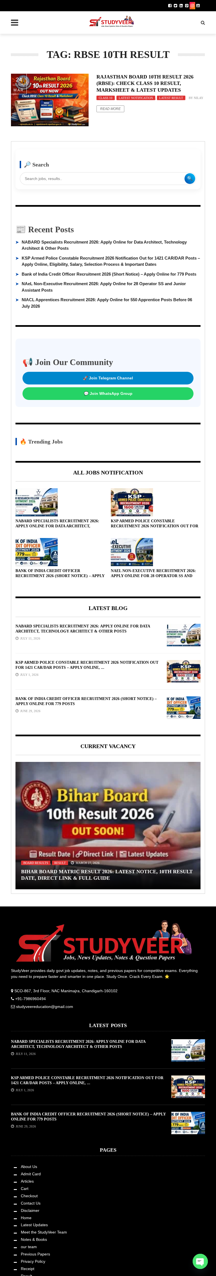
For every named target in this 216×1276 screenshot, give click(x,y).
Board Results (35, 863)
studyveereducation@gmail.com (44, 1006)
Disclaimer (30, 1210)
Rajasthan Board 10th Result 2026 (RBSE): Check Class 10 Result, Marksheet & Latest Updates (145, 83)
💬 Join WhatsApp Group (108, 393)
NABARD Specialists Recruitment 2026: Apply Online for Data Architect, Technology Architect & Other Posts (58, 526)
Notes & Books (34, 1239)
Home (26, 1218)
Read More (110, 109)
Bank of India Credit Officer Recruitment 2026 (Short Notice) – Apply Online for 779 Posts (109, 274)
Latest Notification (136, 98)
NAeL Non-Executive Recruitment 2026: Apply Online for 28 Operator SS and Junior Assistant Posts (153, 576)
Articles (27, 1181)
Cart (24, 1188)
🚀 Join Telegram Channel (108, 378)
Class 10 (105, 98)
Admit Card (31, 1174)
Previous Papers (35, 1254)
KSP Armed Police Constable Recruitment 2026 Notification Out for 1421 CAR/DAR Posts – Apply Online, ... (154, 526)
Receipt (27, 1268)
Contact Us (30, 1203)
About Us (29, 1166)
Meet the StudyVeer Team (44, 1232)
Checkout (29, 1196)
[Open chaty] (200, 1261)
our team (29, 1247)
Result (60, 863)
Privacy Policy (33, 1261)
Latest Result (171, 98)
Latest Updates (34, 1225)
